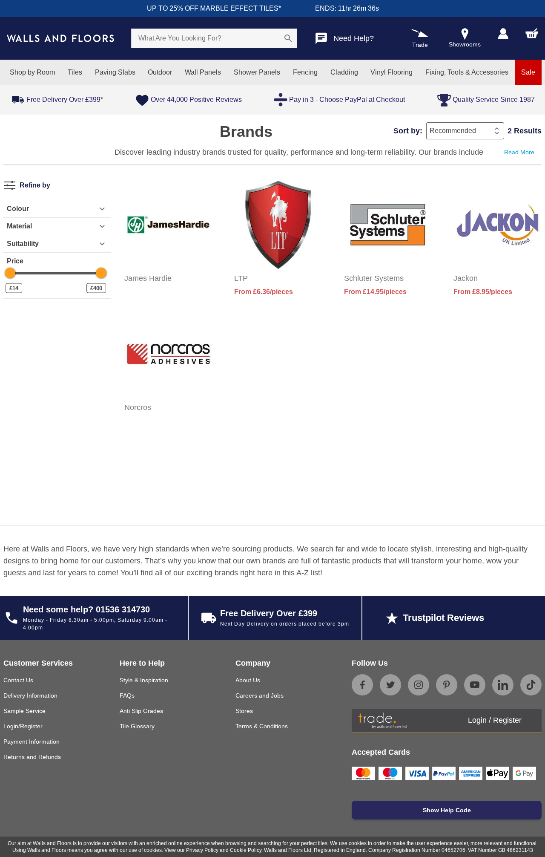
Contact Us (18, 680)
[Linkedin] (503, 685)
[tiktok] (531, 685)
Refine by (35, 185)
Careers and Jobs (259, 695)
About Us (247, 680)
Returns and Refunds (32, 756)
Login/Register (23, 726)
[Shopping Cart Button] (531, 33)
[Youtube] (475, 685)
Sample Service (24, 710)
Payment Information (31, 741)
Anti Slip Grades (141, 710)
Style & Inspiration (144, 680)
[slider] (10, 273)
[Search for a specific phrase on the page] (288, 38)
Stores (244, 710)
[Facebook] (362, 685)
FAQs (127, 695)
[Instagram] (418, 685)
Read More (519, 152)
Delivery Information (30, 695)
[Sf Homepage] (60, 38)
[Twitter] (390, 685)
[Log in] (503, 33)
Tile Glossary (137, 726)
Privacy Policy (202, 850)
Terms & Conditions (261, 726)
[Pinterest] (447, 685)
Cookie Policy (245, 850)
